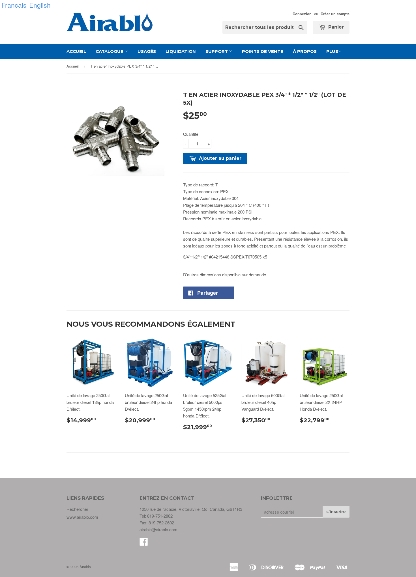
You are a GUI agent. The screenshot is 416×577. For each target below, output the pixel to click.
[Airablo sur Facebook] (144, 543)
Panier (335, 27)
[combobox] (264, 27)
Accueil (76, 51)
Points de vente (262, 51)
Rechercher (77, 509)
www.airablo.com (82, 517)
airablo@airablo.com (158, 529)
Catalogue (110, 51)
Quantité (190, 134)
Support (217, 51)
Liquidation (181, 51)
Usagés (147, 51)
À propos (305, 51)
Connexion (302, 13)
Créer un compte (335, 13)
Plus (332, 51)
